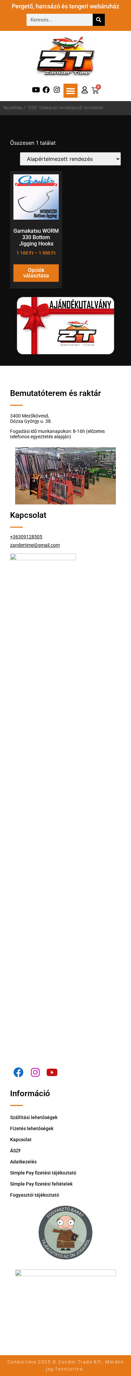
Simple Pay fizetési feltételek (41, 1184)
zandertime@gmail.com (35, 545)
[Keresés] (99, 20)
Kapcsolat (21, 1139)
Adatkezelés (23, 1161)
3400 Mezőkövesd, (29, 415)
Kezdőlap (12, 107)
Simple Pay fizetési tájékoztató (43, 1172)
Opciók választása (36, 273)
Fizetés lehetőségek (31, 1128)
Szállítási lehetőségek (33, 1117)
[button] (70, 91)
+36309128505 (26, 536)
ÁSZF (15, 1150)
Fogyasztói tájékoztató (34, 1195)
